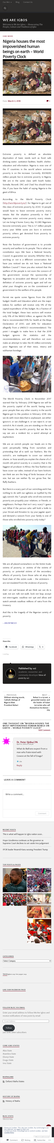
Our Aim (6, 2)
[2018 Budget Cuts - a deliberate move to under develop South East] (39, 931)
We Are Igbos (15, 20)
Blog (17, 2)
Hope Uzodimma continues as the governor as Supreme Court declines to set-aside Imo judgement (26, 841)
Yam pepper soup (21, 974)
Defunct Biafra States (15, 1081)
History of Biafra (13, 1101)
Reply (19, 765)
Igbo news (8, 36)
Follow (9, 1028)
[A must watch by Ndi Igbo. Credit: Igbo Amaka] (15, 899)
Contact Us (28, 2)
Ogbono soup (11, 974)
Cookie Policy (9, 1132)
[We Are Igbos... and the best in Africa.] (39, 912)
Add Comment (44, 730)
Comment (42, 813)
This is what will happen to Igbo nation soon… (23, 834)
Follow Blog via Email (14, 1007)
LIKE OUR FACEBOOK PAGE (14, 990)
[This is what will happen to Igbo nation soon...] (39, 880)
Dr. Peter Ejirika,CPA (27, 742)
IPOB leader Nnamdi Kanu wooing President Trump (25, 849)
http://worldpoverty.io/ (14, 203)
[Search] (5, 8)
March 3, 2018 (14, 101)
